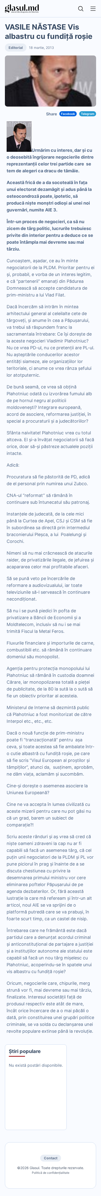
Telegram (87, 114)
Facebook (68, 114)
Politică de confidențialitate (50, 1172)
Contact (50, 1158)
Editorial (16, 47)
